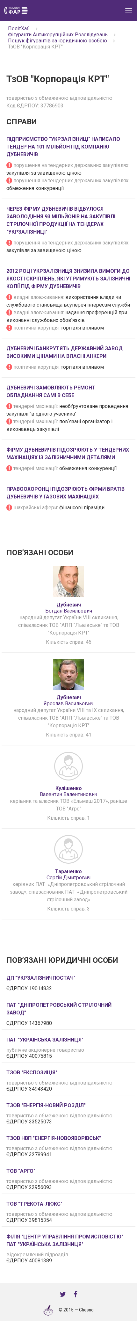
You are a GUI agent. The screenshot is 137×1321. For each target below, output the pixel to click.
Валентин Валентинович (68, 791)
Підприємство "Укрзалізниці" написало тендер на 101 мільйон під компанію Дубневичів (63, 146)
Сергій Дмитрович (68, 874)
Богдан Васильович (68, 608)
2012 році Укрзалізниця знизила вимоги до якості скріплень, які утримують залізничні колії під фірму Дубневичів (68, 278)
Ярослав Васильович (68, 700)
